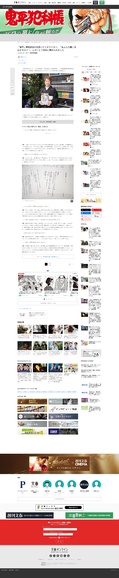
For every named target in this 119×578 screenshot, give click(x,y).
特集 (45, 2)
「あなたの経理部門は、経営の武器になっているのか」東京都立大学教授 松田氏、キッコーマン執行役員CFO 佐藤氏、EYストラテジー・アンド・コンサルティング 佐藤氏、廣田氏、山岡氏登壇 (24, 378)
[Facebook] (51, 556)
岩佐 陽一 (93, 147)
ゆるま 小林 (93, 105)
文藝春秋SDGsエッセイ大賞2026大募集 (70, 375)
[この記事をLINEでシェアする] (12, 84)
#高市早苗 (32, 391)
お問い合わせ (50, 559)
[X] (54, 556)
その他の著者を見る (59, 499)
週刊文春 (54, 2)
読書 (74, 2)
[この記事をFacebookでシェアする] (12, 75)
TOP (18, 42)
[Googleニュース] (61, 556)
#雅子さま (20, 391)
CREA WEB (11, 570)
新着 (30, 2)
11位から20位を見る (91, 194)
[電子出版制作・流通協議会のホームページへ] (43, 564)
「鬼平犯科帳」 (49, 121)
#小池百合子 (51, 391)
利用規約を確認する (53, 537)
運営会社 (79, 559)
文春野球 (83, 2)
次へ (70, 264)
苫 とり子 (93, 125)
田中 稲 (93, 190)
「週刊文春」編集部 (95, 84)
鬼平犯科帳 (8, 7)
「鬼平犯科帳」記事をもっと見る (48, 303)
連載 (49, 2)
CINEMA (69, 2)
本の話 (16, 570)
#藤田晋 (74, 391)
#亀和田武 (44, 391)
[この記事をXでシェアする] (12, 70)
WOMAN (64, 2)
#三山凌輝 (57, 391)
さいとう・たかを (24, 295)
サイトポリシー (72, 559)
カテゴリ (40, 2)
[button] (44, 299)
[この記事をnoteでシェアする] (12, 88)
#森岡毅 (69, 391)
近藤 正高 (93, 138)
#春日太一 (63, 391)
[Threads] (58, 556)
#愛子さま (26, 391)
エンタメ (20, 62)
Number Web (4, 570)
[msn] (65, 556)
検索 (90, 2)
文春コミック (23, 56)
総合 (94, 69)
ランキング (34, 2)
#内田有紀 (38, 391)
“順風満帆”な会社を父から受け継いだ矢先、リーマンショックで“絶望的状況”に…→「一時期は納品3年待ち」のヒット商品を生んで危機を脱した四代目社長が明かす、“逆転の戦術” (40, 377)
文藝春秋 (59, 2)
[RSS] (68, 556)
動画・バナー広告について (61, 559)
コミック (78, 2)
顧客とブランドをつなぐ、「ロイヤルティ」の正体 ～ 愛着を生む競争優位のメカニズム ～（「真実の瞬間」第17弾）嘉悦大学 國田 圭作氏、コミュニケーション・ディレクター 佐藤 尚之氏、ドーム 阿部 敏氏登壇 (55, 378)
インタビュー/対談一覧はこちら (24, 308)
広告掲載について (41, 559)
